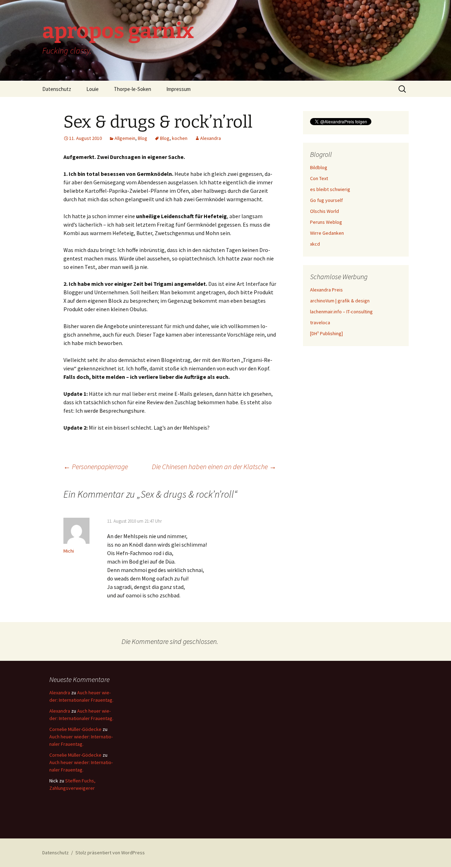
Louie (92, 89)
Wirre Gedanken (327, 233)
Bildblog (318, 167)
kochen (179, 138)
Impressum (178, 89)
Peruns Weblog (326, 222)
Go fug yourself (326, 200)
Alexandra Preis (326, 290)
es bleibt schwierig (330, 189)
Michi (68, 551)
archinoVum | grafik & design (340, 300)
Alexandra (210, 138)
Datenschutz (56, 89)
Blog (142, 138)
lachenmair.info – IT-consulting (341, 311)
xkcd (315, 244)
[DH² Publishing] (326, 333)
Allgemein (125, 138)
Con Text (319, 178)
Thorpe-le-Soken (132, 89)
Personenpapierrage (95, 466)
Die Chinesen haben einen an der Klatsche (214, 466)
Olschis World (324, 211)
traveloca (320, 322)
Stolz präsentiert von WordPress (110, 852)
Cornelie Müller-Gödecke (75, 729)
